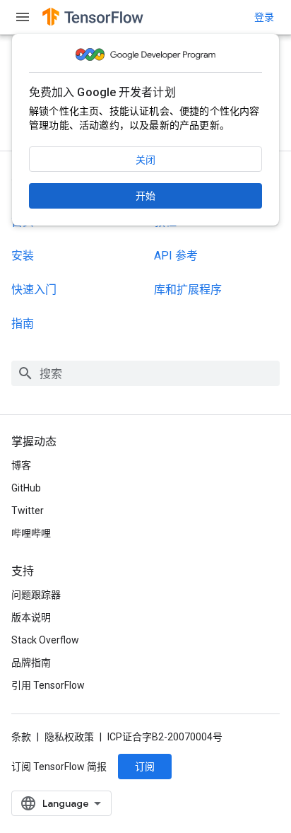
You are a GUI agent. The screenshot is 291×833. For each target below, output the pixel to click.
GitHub (26, 488)
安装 (22, 255)
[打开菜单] (22, 17)
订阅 (145, 766)
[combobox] (145, 373)
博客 (21, 465)
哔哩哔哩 (31, 533)
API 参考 (176, 255)
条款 (21, 736)
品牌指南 (31, 662)
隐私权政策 (69, 736)
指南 (22, 323)
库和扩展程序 (188, 289)
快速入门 (34, 289)
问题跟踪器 (36, 594)
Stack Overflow (45, 640)
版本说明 (31, 617)
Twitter (27, 510)
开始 (145, 196)
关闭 (145, 159)
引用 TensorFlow (48, 685)
